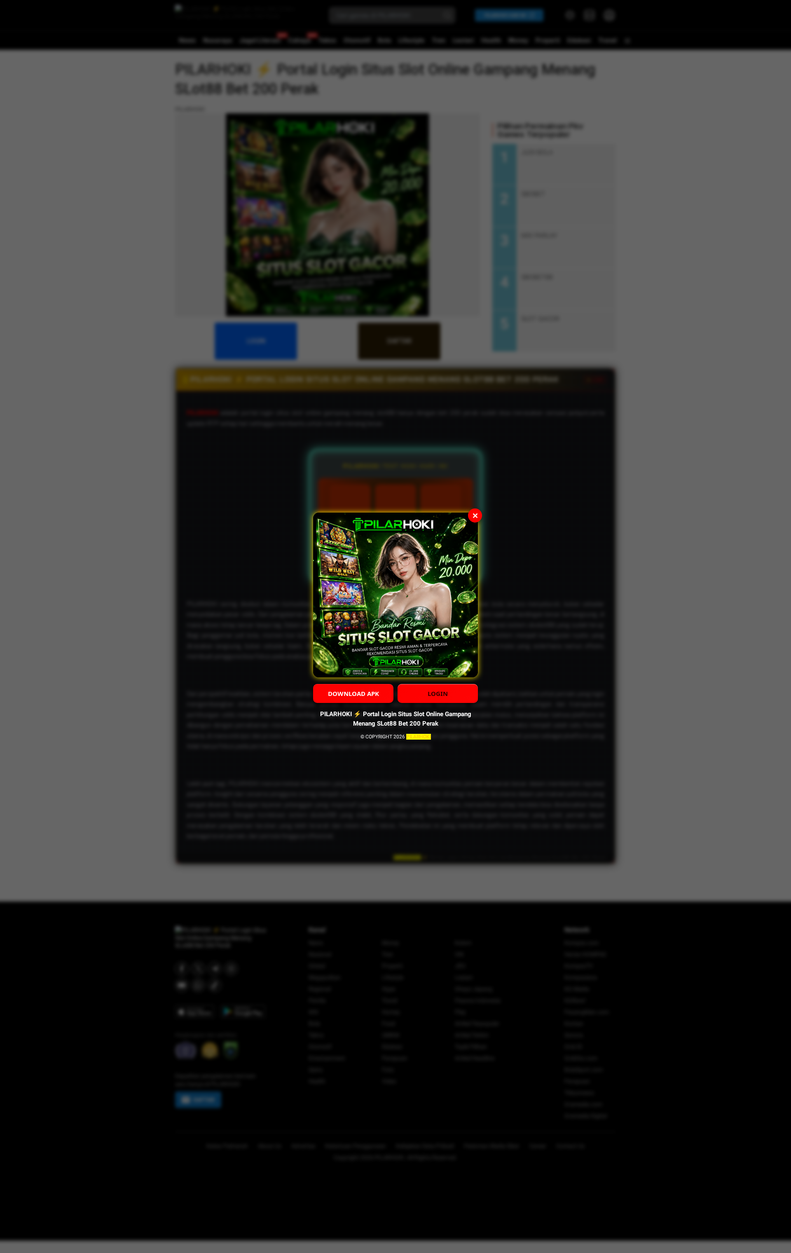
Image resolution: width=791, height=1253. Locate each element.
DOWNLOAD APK (353, 693)
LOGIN (438, 693)
